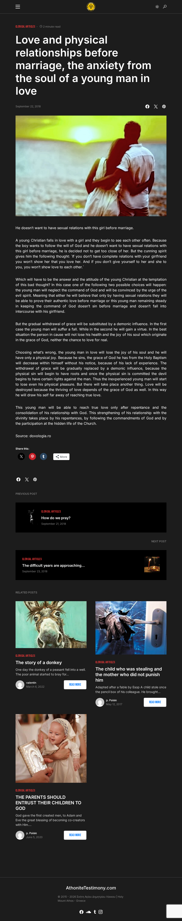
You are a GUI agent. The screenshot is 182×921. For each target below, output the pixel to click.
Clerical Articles (25, 26)
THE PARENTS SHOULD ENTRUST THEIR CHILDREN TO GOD (48, 803)
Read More (75, 685)
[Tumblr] (95, 912)
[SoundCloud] (88, 912)
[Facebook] (81, 912)
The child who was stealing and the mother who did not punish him (128, 674)
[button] (18, 6)
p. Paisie (111, 700)
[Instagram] (101, 912)
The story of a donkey (39, 662)
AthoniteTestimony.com (91, 888)
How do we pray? (56, 518)
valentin (31, 682)
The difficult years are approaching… (53, 565)
